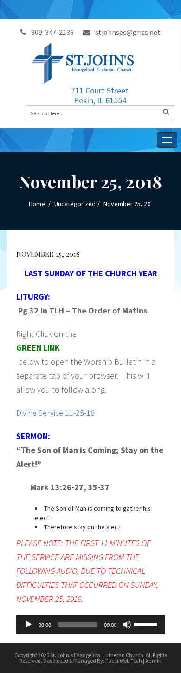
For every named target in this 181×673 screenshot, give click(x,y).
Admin (153, 660)
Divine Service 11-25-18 (55, 412)
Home (37, 204)
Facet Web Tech (123, 660)
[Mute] (126, 624)
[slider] (147, 623)
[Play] (28, 624)
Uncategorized (75, 204)
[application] (90, 624)
